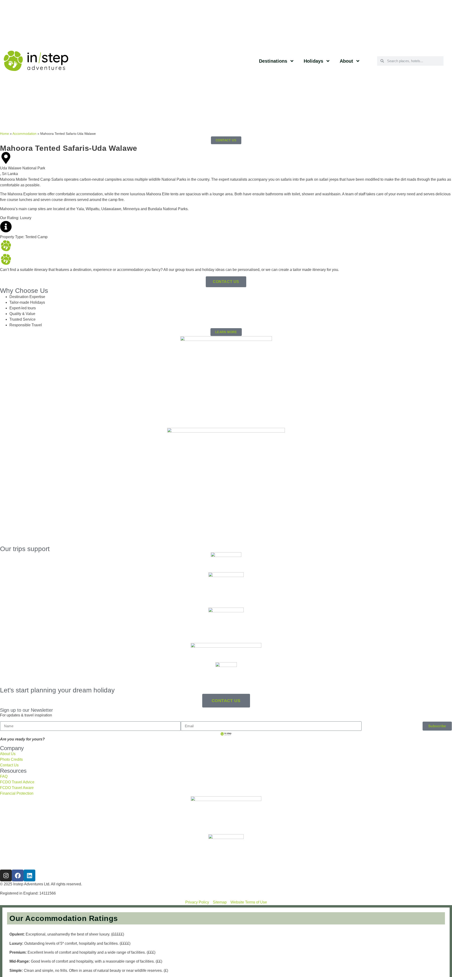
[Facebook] (18, 875)
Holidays (313, 61)
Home (4, 133)
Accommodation (24, 133)
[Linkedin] (29, 875)
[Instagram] (6, 875)
